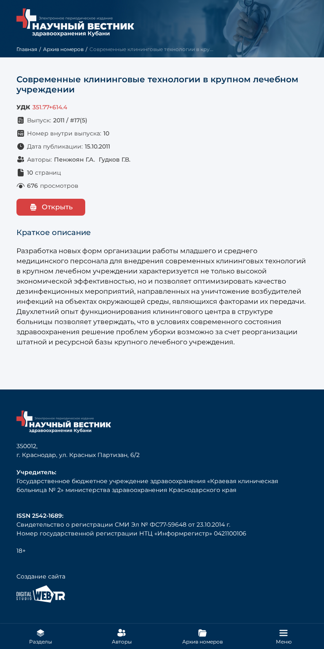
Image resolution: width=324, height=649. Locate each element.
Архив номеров (63, 49)
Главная (26, 49)
